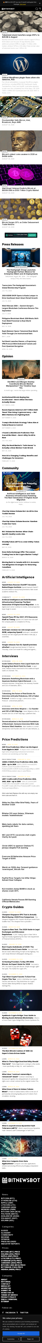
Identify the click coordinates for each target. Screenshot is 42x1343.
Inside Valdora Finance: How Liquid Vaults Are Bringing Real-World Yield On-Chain (20, 665)
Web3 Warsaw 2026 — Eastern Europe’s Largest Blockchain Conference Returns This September (20, 308)
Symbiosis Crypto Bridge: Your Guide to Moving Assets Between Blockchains (19, 1016)
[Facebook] (2, 1312)
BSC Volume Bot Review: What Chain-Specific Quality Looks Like (17, 532)
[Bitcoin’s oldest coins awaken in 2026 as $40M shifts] (21, 140)
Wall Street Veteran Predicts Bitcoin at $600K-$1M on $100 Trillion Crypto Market (20, 189)
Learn (4, 1059)
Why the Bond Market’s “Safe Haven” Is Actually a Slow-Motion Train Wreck (19, 446)
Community (21, 491)
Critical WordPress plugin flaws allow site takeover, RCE (21, 78)
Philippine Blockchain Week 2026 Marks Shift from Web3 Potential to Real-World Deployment (20, 320)
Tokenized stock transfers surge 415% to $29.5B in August (20, 36)
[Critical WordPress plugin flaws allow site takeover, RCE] (21, 64)
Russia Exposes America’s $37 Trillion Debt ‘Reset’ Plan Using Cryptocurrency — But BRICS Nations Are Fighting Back (20, 412)
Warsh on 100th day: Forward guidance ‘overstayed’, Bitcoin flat (20, 868)
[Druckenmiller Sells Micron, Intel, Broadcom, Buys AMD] (21, 106)
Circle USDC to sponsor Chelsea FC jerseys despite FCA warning (18, 847)
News (5, 32)
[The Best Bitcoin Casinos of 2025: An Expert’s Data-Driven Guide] (21, 1035)
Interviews (6, 661)
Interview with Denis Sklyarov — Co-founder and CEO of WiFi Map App (20, 710)
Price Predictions (9, 759)
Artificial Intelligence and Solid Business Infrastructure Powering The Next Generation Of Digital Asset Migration (21, 497)
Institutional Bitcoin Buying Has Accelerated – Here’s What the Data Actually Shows (17, 399)
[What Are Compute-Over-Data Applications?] (21, 1146)
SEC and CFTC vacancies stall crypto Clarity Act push (19, 836)
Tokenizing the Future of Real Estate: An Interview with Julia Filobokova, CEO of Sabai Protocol (20, 696)
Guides (4, 912)
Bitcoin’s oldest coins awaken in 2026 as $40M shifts (19, 155)
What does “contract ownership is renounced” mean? (17, 1075)
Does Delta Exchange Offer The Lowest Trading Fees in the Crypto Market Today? (20, 553)
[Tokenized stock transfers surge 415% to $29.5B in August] (21, 21)
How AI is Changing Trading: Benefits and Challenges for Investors (20, 456)
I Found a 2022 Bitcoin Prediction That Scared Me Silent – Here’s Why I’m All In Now (18, 435)
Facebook (10, 1313)
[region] (21, 1329)
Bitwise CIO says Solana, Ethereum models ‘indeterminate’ (18, 814)
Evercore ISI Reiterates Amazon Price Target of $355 (19, 857)
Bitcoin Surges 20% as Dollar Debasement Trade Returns (20, 223)
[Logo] (8, 9)
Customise (10, 1339)
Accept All (21, 1333)
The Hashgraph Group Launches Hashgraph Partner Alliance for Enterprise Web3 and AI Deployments (21, 272)
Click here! (23, 4)
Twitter (24, 1313)
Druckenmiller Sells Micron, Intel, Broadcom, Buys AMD (16, 121)
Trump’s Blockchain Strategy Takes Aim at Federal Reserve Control (20, 423)
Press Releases (21, 267)
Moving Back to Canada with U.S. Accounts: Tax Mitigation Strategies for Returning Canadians (20, 564)
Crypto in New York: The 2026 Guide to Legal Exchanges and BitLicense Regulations (21, 931)
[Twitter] (17, 1312)
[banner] (21, 235)
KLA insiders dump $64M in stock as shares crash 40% (18, 890)
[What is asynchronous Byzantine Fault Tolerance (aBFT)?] (21, 1110)
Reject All (30, 1339)
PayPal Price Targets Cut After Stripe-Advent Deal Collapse (19, 879)
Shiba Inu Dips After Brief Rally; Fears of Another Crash (20, 803)
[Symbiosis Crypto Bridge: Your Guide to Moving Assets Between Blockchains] (21, 1000)
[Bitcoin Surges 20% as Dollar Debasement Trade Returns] (21, 209)
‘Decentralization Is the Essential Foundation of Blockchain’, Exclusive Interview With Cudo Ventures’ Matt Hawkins (20, 724)
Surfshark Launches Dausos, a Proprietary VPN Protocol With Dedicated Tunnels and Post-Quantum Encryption (19, 343)
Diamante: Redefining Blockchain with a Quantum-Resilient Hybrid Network (18, 679)
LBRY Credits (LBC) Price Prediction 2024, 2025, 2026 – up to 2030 (19, 780)
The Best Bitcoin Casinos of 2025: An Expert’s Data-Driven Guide (17, 1052)
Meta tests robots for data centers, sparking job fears (18, 825)
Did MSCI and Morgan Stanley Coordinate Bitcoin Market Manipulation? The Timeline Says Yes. (21, 385)
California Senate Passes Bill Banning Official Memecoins (19, 901)
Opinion (21, 379)
